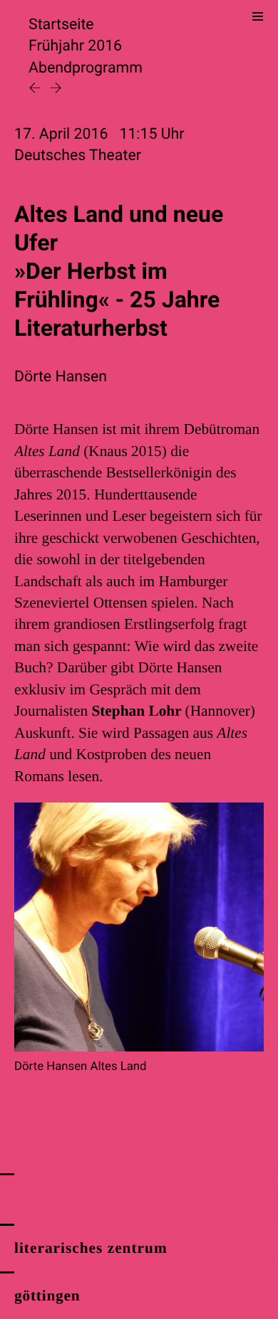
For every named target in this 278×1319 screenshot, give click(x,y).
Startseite (61, 24)
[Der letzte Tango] (36, 89)
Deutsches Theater (77, 155)
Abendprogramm (86, 68)
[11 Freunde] (56, 89)
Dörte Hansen (60, 377)
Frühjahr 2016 (75, 46)
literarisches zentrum (91, 1247)
